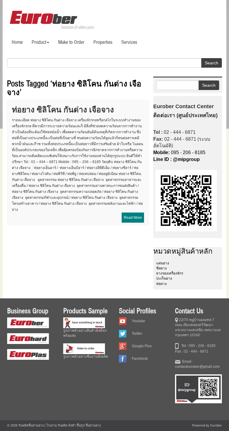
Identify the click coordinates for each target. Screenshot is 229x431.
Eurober (216, 425)
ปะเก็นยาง (164, 278)
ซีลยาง (161, 268)
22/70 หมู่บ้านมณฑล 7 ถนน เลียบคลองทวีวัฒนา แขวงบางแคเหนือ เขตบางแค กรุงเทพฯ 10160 (198, 327)
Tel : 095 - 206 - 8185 (197, 346)
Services (129, 42)
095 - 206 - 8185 (179, 152)
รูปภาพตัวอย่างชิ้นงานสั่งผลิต (85, 356)
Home (17, 42)
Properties (102, 42)
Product (39, 42)
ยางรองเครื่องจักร (169, 273)
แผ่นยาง (162, 263)
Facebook (140, 358)
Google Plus (142, 346)
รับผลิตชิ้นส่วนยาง (31, 425)
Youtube (138, 321)
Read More (133, 218)
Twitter (137, 333)
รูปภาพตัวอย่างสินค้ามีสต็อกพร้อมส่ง (85, 333)
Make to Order (71, 42)
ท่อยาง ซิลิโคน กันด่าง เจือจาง (63, 109)
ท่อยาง (161, 284)
